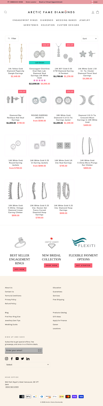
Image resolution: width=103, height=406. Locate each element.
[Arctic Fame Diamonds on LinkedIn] (27, 358)
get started (83, 265)
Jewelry (84, 20)
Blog (7, 313)
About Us (8, 288)
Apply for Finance (60, 320)
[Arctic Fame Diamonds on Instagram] (6, 358)
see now (19, 269)
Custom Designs (68, 25)
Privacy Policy (10, 299)
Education (48, 25)
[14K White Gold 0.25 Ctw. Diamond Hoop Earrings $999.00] (63, 190)
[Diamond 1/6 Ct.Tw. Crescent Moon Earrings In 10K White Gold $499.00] (87, 100)
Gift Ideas (57, 317)
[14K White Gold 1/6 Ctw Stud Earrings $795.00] (63, 145)
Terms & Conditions (13, 296)
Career (55, 324)
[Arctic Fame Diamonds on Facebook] (11, 358)
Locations (57, 328)
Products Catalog (60, 313)
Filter (13, 38)
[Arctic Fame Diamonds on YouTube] (17, 358)
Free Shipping (58, 299)
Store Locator (31, 2)
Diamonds (47, 20)
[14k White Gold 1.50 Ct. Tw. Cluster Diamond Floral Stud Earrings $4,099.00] (87, 53)
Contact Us (9, 292)
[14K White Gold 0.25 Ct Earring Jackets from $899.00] (39, 145)
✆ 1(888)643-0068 (15, 2)
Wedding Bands (66, 20)
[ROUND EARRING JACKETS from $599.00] (39, 100)
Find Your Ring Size (12, 317)
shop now (51, 265)
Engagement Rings (25, 20)
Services (56, 296)
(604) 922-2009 (11, 387)
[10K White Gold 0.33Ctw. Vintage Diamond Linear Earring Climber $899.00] (15, 190)
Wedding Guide (11, 324)
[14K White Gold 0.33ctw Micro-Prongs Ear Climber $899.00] (87, 145)
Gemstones (31, 25)
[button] (39, 80)
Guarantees (57, 292)
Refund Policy (10, 303)
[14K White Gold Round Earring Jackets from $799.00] (15, 145)
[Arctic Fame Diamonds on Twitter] (22, 358)
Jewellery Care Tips (12, 320)
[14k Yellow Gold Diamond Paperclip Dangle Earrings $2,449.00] (15, 53)
